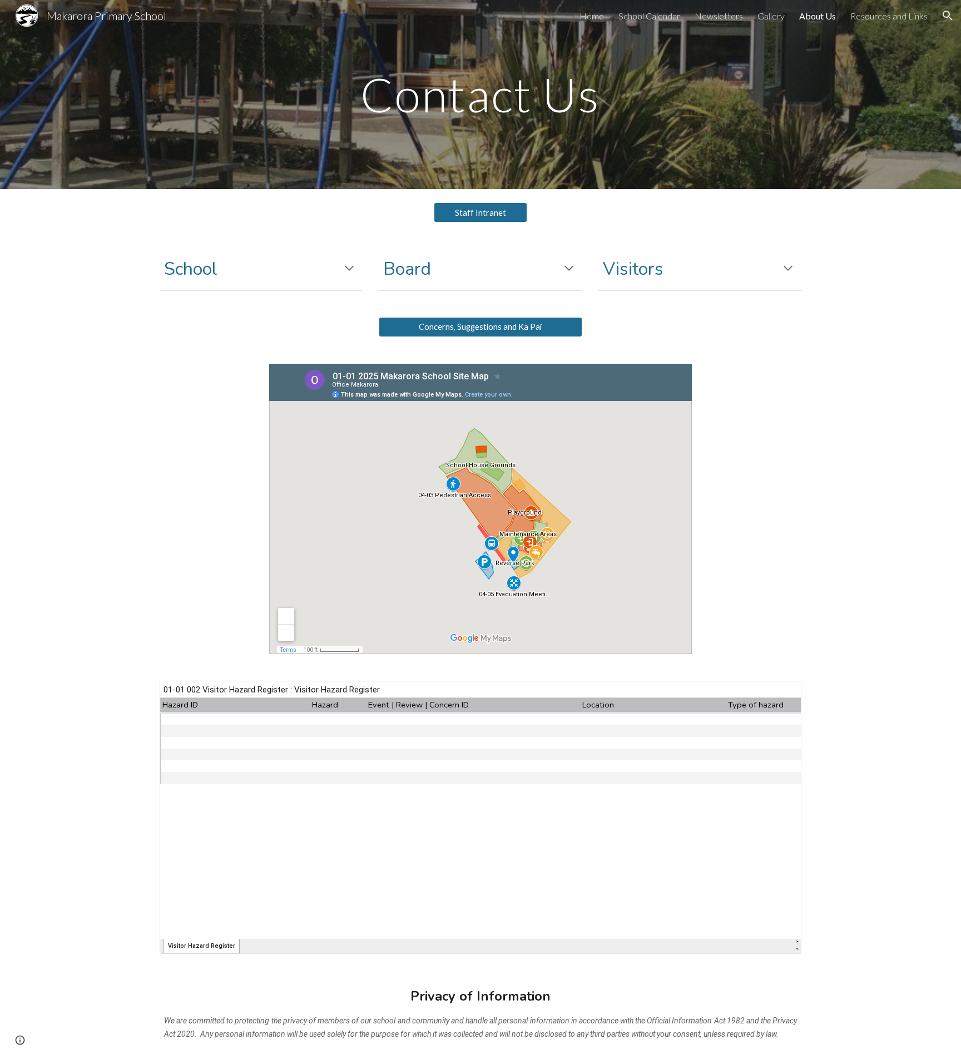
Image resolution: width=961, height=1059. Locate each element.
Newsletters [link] (719, 16)
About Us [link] (817, 16)
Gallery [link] (771, 16)
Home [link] (591, 16)
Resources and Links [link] (889, 16)
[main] (480, 94)
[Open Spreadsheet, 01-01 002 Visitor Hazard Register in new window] (780, 695)
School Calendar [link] (649, 16)
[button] (947, 15)
